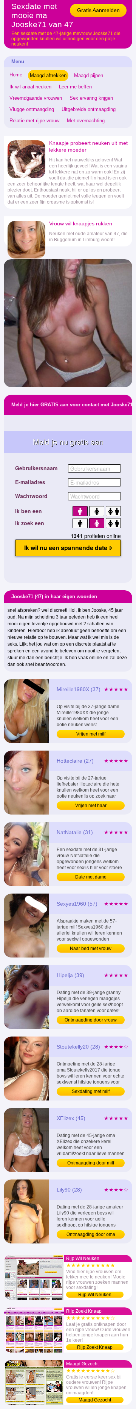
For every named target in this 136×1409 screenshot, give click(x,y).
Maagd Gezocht (95, 1400)
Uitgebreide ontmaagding (89, 109)
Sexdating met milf (91, 1091)
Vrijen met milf (90, 734)
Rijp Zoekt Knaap (95, 1347)
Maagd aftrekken (48, 75)
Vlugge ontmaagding (31, 109)
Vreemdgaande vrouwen (35, 98)
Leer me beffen (75, 87)
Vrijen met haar (91, 805)
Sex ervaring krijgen (91, 98)
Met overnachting (86, 120)
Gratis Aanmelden (98, 10)
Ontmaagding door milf (90, 1163)
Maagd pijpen (88, 75)
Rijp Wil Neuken (94, 1294)
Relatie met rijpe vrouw (34, 120)
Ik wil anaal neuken (30, 87)
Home (15, 75)
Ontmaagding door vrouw (91, 1020)
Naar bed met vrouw (90, 948)
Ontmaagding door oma (90, 1234)
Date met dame (91, 877)
